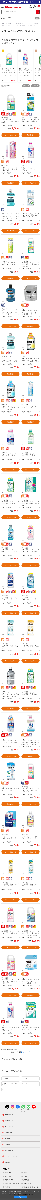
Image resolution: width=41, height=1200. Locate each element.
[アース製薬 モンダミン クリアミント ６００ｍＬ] (10, 484)
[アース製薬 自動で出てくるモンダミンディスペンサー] (30, 1010)
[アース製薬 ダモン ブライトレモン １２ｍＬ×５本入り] (30, 628)
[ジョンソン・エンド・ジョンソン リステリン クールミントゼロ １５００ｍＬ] (10, 341)
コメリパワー (27, 1183)
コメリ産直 (8, 1172)
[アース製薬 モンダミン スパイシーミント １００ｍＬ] (10, 532)
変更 (37, 18)
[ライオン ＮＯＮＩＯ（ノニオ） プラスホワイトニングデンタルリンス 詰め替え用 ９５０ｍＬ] (30, 293)
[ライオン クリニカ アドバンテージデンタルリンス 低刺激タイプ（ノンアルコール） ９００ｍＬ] (30, 723)
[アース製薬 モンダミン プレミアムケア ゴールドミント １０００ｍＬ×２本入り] (30, 914)
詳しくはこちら (35, 2)
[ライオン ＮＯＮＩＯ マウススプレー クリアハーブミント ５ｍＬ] (10, 771)
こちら (12, 1193)
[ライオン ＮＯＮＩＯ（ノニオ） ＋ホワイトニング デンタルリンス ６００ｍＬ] (10, 675)
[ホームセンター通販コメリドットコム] (13, 7)
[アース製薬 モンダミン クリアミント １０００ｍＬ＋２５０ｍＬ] (30, 245)
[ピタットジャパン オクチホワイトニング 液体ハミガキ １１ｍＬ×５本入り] (30, 198)
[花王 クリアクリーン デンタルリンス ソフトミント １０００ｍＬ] (10, 1010)
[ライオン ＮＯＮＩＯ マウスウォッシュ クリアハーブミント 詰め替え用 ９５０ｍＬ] (30, 962)
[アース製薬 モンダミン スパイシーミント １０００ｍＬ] (30, 580)
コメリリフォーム (28, 1172)
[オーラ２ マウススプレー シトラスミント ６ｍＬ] (10, 245)
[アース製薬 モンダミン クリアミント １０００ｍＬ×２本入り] (10, 102)
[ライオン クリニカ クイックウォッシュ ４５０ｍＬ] (10, 723)
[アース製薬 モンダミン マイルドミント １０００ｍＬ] (10, 914)
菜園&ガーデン (9, 1179)
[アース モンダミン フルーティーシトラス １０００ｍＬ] (30, 819)
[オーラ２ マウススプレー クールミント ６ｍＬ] (30, 389)
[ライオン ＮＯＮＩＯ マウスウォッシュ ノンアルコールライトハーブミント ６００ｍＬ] (30, 341)
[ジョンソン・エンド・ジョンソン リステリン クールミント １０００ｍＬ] (10, 293)
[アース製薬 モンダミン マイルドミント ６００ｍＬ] (30, 532)
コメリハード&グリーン (12, 1183)
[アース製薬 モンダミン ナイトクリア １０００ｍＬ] (10, 580)
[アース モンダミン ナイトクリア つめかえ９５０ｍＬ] (10, 819)
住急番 (25, 1176)
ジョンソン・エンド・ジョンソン (10, 1084)
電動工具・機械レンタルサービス (30, 1187)
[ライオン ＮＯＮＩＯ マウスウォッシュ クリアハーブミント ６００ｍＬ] (10, 389)
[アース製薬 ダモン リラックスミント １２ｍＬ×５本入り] (10, 628)
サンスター (25, 1084)
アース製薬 (5, 1078)
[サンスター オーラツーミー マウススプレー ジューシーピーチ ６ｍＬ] (10, 150)
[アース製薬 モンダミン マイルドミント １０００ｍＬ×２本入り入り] (10, 962)
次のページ (26, 1052)
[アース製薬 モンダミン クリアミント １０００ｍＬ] (30, 675)
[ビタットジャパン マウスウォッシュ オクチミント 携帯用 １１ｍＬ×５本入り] (30, 102)
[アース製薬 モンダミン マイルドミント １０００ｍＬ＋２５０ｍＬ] (30, 771)
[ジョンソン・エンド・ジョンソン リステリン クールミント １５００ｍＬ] (10, 198)
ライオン (24, 1078)
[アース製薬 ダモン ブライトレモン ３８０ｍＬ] (10, 867)
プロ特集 (7, 1187)
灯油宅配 (26, 1179)
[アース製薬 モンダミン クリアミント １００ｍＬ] (30, 437)
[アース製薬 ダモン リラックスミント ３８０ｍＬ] (30, 867)
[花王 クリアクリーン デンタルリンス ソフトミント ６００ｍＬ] (30, 150)
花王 (3, 1089)
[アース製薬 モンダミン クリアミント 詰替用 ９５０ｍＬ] (30, 484)
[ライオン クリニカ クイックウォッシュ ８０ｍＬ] (10, 437)
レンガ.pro (8, 1176)
